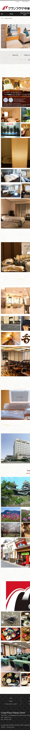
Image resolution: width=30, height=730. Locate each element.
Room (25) (15, 55)
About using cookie (10, 727)
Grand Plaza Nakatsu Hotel (13, 712)
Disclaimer (3, 727)
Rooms (11, 701)
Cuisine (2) (27, 55)
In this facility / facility (11, 704)
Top (11, 698)
